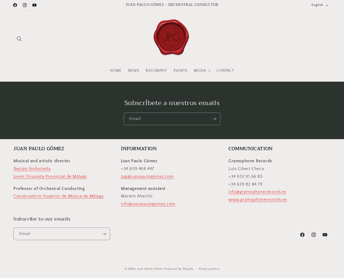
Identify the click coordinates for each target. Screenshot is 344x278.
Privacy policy (209, 268)
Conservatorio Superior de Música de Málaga (58, 196)
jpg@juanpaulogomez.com (147, 176)
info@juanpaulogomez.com (148, 203)
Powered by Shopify (179, 268)
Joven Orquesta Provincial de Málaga (50, 176)
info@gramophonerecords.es (257, 192)
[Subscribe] (214, 119)
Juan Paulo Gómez (150, 268)
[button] (19, 39)
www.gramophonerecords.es (257, 199)
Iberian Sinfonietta (32, 168)
